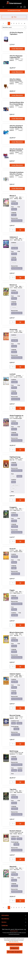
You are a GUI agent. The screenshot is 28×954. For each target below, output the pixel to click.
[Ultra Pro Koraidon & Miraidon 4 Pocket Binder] (6, 156)
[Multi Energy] (6, 758)
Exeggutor (13, 507)
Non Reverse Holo (17, 220)
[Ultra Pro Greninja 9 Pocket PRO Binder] (6, 132)
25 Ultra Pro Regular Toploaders (16, 33)
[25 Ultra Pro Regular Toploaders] (6, 39)
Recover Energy (15, 715)
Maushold (13, 866)
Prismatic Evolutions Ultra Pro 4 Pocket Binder (16, 173)
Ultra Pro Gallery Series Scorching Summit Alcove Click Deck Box (17, 80)
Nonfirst (14, 209)
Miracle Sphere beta (16, 632)
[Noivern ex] (6, 291)
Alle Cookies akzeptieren (14, 951)
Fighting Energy (15, 457)
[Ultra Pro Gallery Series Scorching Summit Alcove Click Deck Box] (6, 86)
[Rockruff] (6, 555)
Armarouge (13, 329)
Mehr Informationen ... (14, 941)
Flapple (12, 590)
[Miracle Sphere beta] (6, 639)
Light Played (15, 485)
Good (13, 482)
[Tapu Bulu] (6, 796)
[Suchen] (17, 6)
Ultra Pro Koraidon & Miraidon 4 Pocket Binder (16, 150)
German (14, 262)
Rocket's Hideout (15, 831)
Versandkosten (14, 931)
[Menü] (3, 6)
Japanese (14, 434)
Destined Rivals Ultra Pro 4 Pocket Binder (17, 103)
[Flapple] (6, 597)
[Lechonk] (6, 381)
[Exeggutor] (6, 514)
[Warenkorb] (24, 6)
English (14, 215)
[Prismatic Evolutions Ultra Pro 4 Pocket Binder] (6, 179)
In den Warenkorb (17, 48)
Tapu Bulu (13, 789)
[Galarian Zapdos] (6, 680)
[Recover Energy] (6, 722)
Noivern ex (13, 285)
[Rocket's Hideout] (6, 837)
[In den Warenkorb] (20, 230)
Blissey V (13, 195)
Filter (15, 17)
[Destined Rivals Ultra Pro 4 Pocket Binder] (6, 109)
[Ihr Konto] (21, 6)
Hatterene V (14, 237)
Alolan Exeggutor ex (16, 415)
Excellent (14, 245)
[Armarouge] (6, 336)
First (13, 476)
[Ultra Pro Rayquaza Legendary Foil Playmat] (6, 62)
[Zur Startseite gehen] (14, 3)
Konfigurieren (14, 948)
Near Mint (14, 203)
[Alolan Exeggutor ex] (6, 422)
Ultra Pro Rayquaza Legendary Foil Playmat (16, 56)
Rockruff (12, 549)
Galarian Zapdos (15, 674)
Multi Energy (14, 751)
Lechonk (12, 374)
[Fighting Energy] (6, 464)
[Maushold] (6, 873)
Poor (13, 488)
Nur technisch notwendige (14, 944)
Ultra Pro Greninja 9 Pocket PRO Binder (16, 126)
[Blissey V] (6, 202)
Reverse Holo (15, 399)
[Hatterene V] (6, 244)
